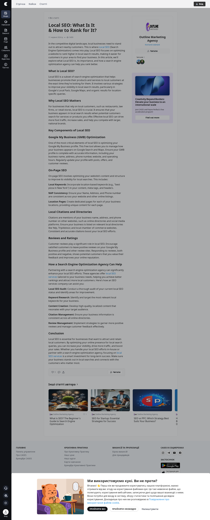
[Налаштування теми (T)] (5, 503)
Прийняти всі (97, 509)
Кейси (32, 4)
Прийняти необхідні (124, 509)
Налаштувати (150, 509)
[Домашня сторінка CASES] (5, 4)
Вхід (201, 4)
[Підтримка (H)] (5, 488)
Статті (43, 4)
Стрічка (20, 4)
